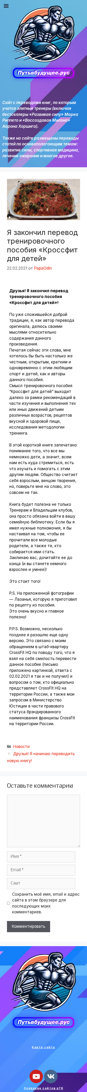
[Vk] (51, 1076)
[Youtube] (36, 1076)
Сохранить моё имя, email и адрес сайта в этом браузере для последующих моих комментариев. (46, 903)
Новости (21, 746)
